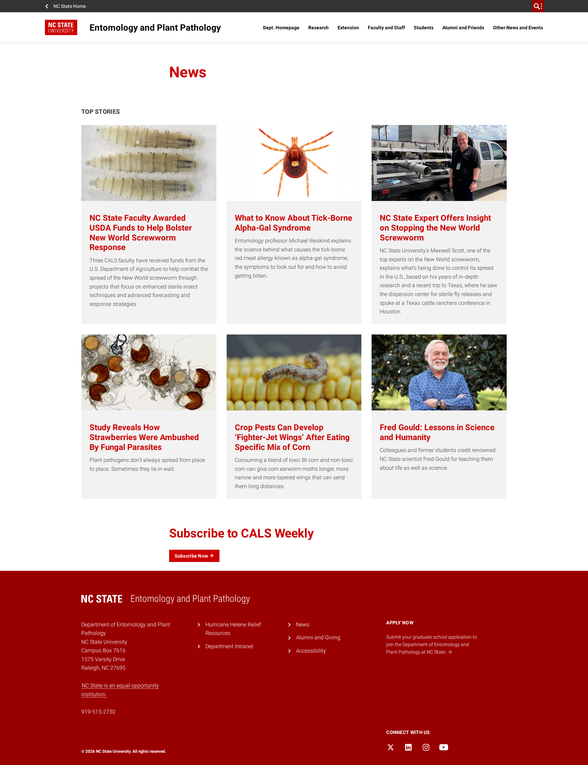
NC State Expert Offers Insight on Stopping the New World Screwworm (435, 228)
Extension (348, 27)
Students (424, 27)
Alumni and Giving (318, 637)
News (302, 624)
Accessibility (311, 650)
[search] (538, 6)
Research (318, 27)
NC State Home (69, 6)
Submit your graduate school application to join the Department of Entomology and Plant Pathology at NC (431, 644)
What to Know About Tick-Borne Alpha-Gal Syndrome (293, 223)
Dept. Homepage (281, 27)
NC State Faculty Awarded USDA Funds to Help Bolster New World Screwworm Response (140, 232)
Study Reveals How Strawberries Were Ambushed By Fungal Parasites (144, 437)
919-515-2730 (98, 711)
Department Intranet (229, 646)
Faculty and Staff (386, 27)
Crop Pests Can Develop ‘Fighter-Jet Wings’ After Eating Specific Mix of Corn (292, 437)
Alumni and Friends (463, 27)
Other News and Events (518, 27)
